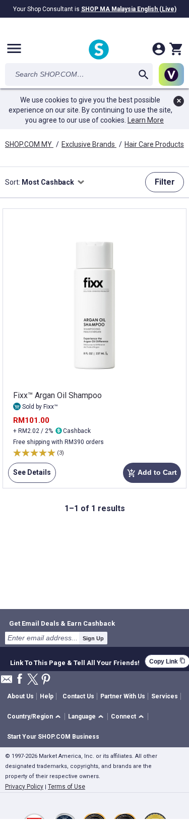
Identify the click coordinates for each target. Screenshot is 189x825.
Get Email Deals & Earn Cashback (62, 623)
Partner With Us (122, 696)
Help (46, 696)
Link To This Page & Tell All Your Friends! (75, 661)
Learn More (146, 120)
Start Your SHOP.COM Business (53, 736)
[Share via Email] (6, 682)
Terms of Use (66, 786)
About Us (20, 696)
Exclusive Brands (88, 144)
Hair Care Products (154, 144)
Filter (165, 182)
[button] (35, 717)
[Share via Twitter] (32, 680)
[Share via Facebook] (19, 679)
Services (164, 696)
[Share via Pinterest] (45, 680)
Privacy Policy (24, 786)
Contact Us (78, 696)
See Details (29, 475)
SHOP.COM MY (29, 144)
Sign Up (93, 638)
